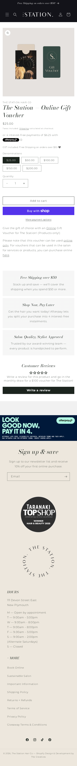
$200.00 (32, 168)
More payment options (38, 219)
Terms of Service (18, 708)
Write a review (38, 390)
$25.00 (11, 160)
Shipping (24, 128)
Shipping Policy (17, 692)
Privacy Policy (16, 716)
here (6, 255)
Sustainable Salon (19, 676)
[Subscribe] (66, 476)
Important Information (22, 684)
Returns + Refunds (19, 700)
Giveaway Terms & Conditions (27, 724)
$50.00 (30, 160)
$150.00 (11, 168)
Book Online (15, 667)
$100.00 (49, 160)
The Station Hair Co (22, 753)
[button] (7, 15)
